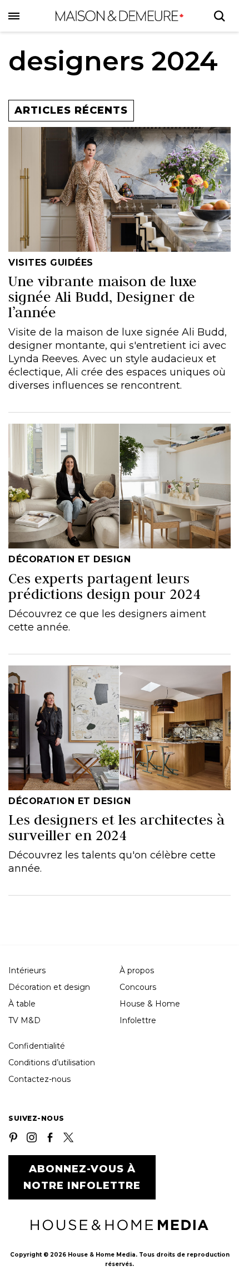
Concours (138, 987)
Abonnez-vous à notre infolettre (82, 1177)
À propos (137, 970)
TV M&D (24, 1020)
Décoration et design (49, 987)
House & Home (150, 1004)
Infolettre (138, 1020)
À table (22, 1004)
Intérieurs (27, 970)
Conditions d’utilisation (51, 1063)
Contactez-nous (39, 1079)
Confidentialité (36, 1046)
